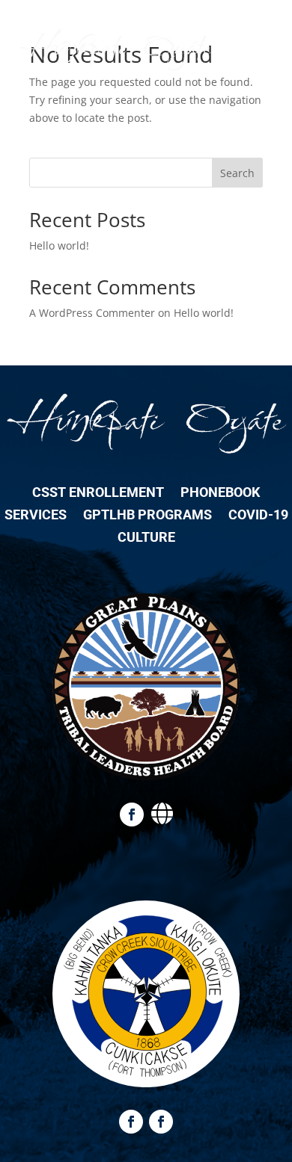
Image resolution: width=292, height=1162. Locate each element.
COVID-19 (258, 516)
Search (237, 173)
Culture (146, 538)
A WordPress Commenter (92, 313)
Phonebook (220, 493)
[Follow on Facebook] (132, 814)
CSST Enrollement (98, 493)
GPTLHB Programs (147, 516)
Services (35, 516)
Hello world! (59, 245)
